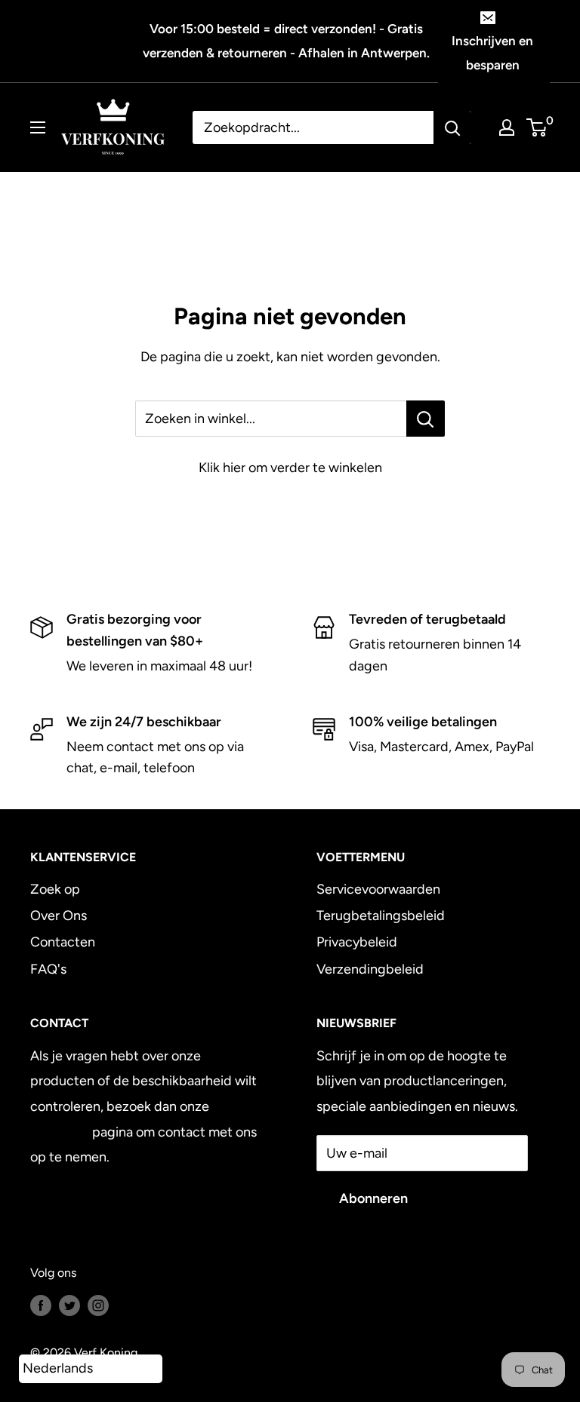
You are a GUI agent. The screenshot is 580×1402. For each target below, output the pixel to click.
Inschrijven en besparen (492, 52)
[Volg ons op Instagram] (98, 1304)
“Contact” (59, 1132)
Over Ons (58, 915)
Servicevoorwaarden (378, 889)
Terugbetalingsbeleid (380, 915)
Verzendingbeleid (370, 969)
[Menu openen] (37, 127)
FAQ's (48, 969)
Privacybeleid (356, 942)
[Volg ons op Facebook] (40, 1304)
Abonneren (373, 1198)
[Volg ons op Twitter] (69, 1304)
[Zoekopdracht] (452, 127)
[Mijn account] (506, 127)
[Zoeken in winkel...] (425, 418)
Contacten (62, 942)
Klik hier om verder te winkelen (290, 467)
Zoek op (55, 889)
